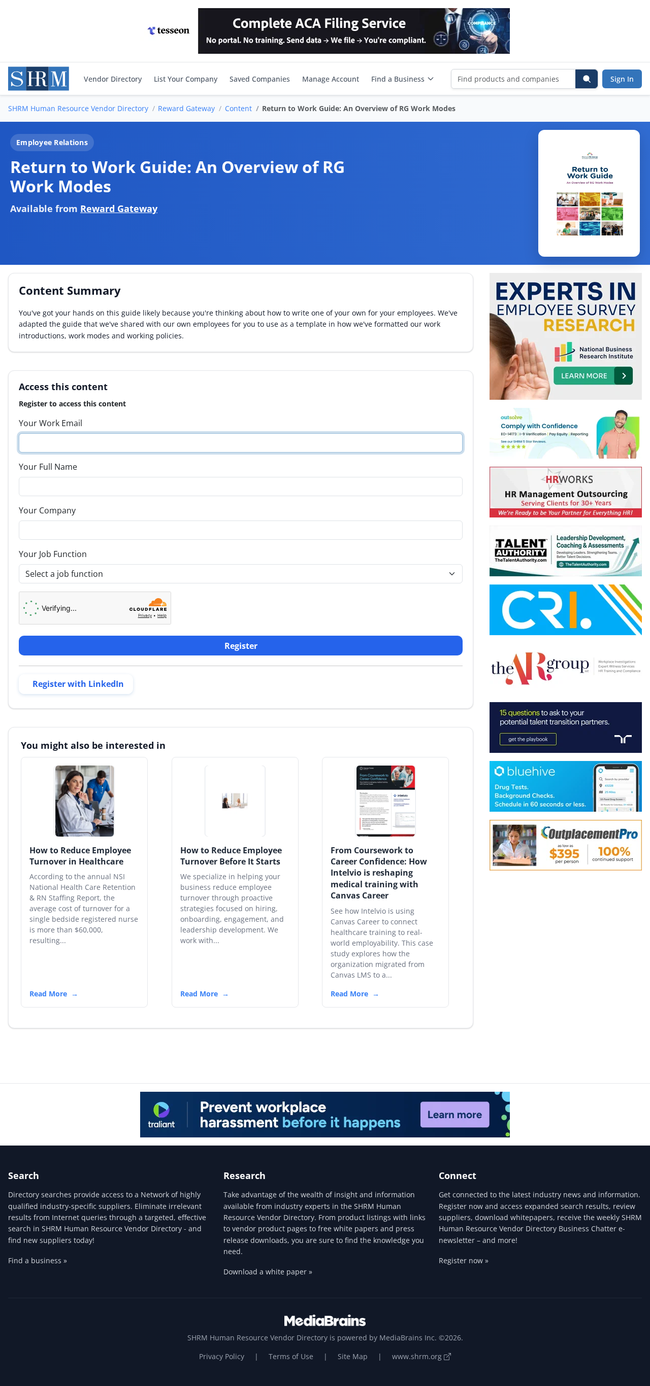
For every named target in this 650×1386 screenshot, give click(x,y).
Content (238, 108)
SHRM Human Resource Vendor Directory (78, 108)
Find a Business (398, 79)
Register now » (464, 1260)
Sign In (622, 79)
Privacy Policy (221, 1356)
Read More (48, 993)
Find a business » (37, 1260)
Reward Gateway (186, 108)
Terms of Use (291, 1356)
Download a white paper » (267, 1271)
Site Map (353, 1356)
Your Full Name (48, 466)
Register (240, 645)
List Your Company (185, 79)
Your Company (47, 510)
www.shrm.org (418, 1356)
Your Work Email (50, 423)
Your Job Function (53, 554)
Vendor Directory (113, 79)
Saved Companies (260, 79)
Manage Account (330, 79)
